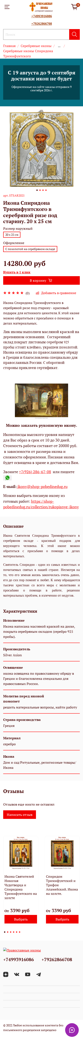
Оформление (13, 243)
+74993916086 (41, 16)
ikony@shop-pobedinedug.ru (42, 486)
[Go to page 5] (16, 932)
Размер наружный (18, 229)
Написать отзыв (19, 814)
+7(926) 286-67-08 (35, 471)
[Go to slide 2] (40, 190)
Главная (9, 45)
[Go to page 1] (4, 932)
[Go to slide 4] (46, 190)
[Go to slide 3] (43, 190)
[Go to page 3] (10, 932)
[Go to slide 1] (37, 190)
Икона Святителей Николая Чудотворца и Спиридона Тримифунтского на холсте (20, 887)
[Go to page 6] (19, 932)
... (59, 46)
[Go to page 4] (13, 932)
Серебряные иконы (36, 45)
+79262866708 (41, 23)
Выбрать (21, 919)
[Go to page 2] (7, 932)
